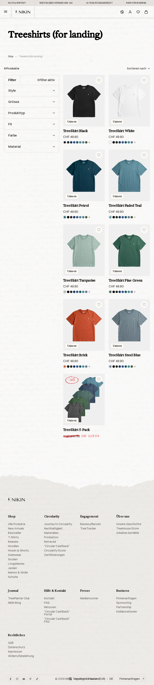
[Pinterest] (30, 678)
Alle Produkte (16, 524)
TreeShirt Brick (75, 355)
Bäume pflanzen (90, 524)
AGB (11, 643)
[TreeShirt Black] (84, 101)
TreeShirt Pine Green (125, 280)
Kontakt (49, 598)
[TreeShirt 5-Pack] (84, 399)
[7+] (89, 142)
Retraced (50, 541)
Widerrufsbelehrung (21, 656)
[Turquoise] (64, 291)
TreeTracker (88, 528)
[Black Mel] (68, 142)
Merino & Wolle (18, 572)
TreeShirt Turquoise (79, 280)
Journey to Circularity (58, 524)
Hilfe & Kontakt (17, 3)
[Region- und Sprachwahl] (122, 12)
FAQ (47, 603)
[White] (110, 142)
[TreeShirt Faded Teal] (129, 175)
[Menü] (5, 12)
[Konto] (130, 12)
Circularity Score (55, 550)
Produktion (51, 537)
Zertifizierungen (54, 555)
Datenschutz (16, 647)
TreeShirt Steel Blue (125, 355)
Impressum (15, 651)
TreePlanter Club (19, 598)
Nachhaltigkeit (53, 528)
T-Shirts (13, 537)
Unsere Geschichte (128, 524)
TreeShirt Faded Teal (125, 205)
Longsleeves (16, 563)
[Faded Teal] (80, 142)
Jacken (12, 568)
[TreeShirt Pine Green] (129, 250)
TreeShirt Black (75, 131)
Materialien (51, 533)
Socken (13, 559)
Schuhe (13, 577)
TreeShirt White (122, 131)
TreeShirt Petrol (76, 205)
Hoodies (13, 546)
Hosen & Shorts (18, 550)
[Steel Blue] (83, 142)
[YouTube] (23, 678)
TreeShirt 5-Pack (76, 430)
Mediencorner (89, 598)
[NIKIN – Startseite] (16, 500)
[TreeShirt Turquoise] (84, 250)
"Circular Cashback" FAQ (57, 620)
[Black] (64, 142)
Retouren (50, 607)
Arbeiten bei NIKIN (127, 533)
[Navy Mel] (74, 142)
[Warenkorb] (146, 12)
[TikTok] (37, 678)
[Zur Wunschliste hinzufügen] (98, 80)
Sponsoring (123, 603)
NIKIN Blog (14, 603)
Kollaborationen (126, 611)
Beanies (13, 541)
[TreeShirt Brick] (84, 325)
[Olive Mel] (86, 142)
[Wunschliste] (138, 12)
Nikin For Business (136, 3)
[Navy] (71, 142)
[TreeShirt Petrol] (84, 175)
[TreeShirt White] (129, 101)
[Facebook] (10, 678)
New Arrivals (16, 528)
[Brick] (64, 366)
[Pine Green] (110, 291)
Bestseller (14, 533)
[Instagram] (17, 678)
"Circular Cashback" (57, 546)
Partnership (123, 607)
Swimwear (14, 555)
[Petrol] (77, 142)
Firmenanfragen (126, 598)
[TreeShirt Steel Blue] (129, 325)
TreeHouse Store (127, 528)
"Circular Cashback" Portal (57, 613)
